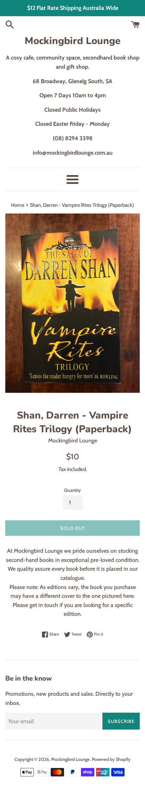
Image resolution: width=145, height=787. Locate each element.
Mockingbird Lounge (72, 41)
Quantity (72, 490)
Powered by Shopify (111, 759)
